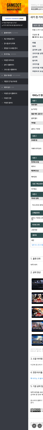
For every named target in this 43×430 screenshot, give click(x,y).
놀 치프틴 (34, 109)
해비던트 (34, 177)
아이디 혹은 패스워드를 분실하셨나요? (13, 25)
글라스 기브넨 (35, 129)
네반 (32, 240)
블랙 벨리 (34, 118)
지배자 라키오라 (36, 149)
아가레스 (34, 189)
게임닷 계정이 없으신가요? (10, 23)
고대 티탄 (34, 230)
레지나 (33, 166)
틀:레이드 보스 (37, 37)
